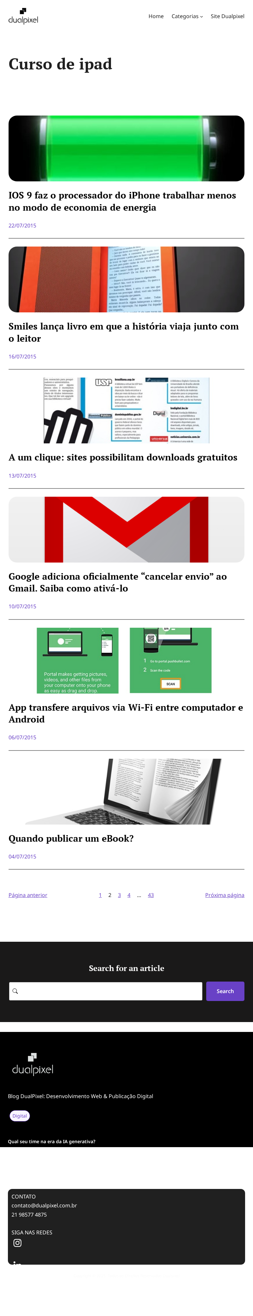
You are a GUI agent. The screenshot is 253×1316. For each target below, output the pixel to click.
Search (225, 991)
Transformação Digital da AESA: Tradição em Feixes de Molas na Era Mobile (92, 1156)
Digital (20, 1116)
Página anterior (28, 895)
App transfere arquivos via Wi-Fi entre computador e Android (126, 713)
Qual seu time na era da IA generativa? (51, 1141)
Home (156, 16)
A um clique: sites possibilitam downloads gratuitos (123, 457)
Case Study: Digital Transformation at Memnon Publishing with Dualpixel (90, 1170)
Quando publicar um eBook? (71, 838)
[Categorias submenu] (201, 16)
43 (151, 895)
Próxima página (224, 895)
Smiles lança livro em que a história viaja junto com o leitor (124, 332)
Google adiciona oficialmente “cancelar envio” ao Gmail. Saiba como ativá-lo (118, 582)
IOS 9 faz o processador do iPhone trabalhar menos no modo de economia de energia (122, 201)
